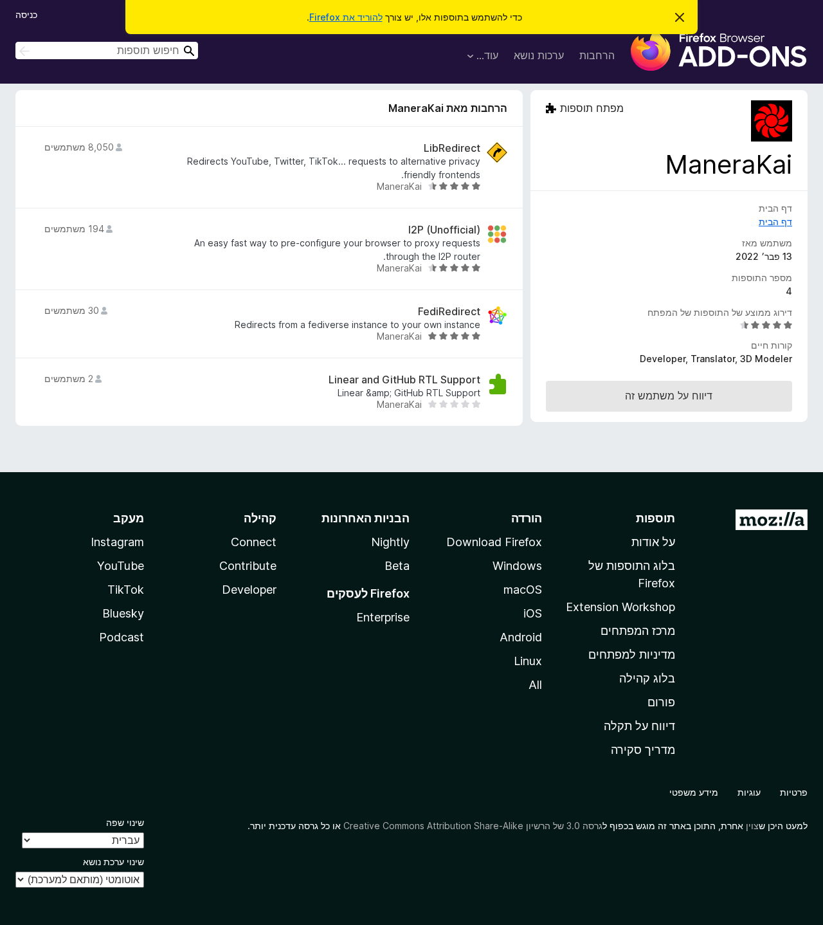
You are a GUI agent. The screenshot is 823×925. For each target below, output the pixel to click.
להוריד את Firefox (346, 17)
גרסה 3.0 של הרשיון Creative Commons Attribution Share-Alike (472, 825)
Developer (249, 589)
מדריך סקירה (643, 749)
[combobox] (106, 50)
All (535, 684)
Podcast (121, 637)
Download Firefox (494, 542)
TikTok (125, 589)
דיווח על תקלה (639, 726)
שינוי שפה (125, 822)
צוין (752, 825)
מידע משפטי (693, 792)
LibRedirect (452, 148)
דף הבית (775, 221)
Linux (528, 661)
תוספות (655, 518)
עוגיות (749, 792)
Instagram (117, 542)
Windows (517, 565)
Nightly (390, 542)
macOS (522, 589)
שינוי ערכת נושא (113, 861)
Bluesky (123, 613)
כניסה (26, 14)
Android (521, 637)
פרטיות (794, 792)
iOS (532, 613)
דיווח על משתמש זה (668, 395)
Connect (253, 542)
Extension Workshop (620, 607)
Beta (397, 565)
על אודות (653, 542)
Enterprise (383, 617)
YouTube (120, 565)
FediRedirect (449, 312)
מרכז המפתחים (638, 630)
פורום (661, 702)
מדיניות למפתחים (631, 654)
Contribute (247, 565)
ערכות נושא (539, 55)
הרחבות (597, 55)
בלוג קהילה (647, 678)
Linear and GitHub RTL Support (404, 380)
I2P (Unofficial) (444, 230)
